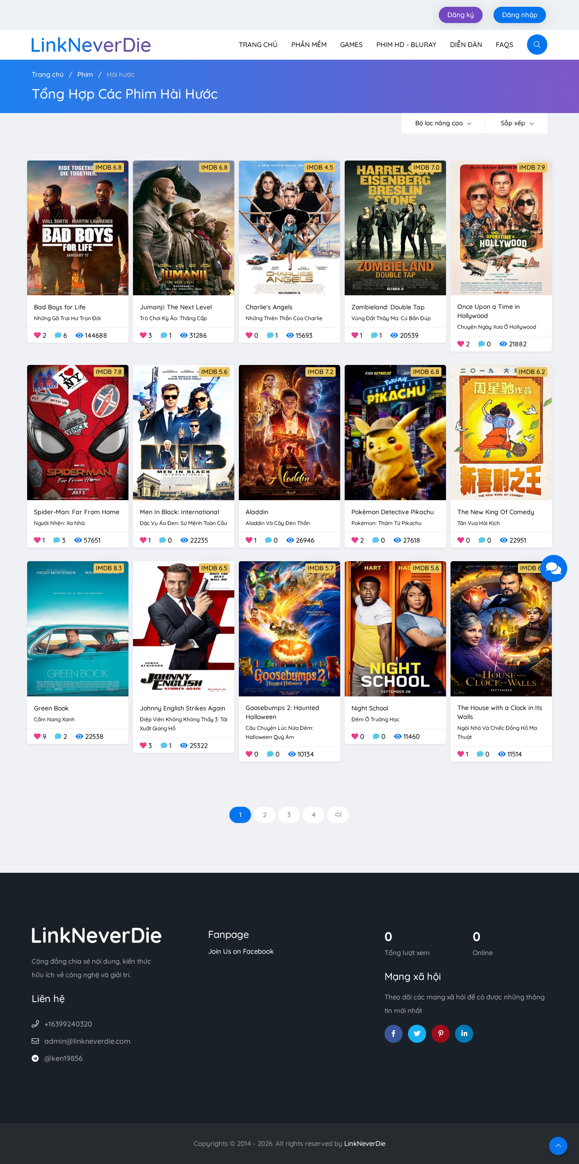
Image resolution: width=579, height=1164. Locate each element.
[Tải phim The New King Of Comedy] (501, 431)
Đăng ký (460, 14)
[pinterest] (441, 1034)
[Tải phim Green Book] (77, 628)
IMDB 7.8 (109, 372)
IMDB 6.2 (532, 372)
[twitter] (417, 1034)
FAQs (504, 44)
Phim (85, 74)
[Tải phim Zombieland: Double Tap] (395, 227)
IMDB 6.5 (214, 568)
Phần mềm (309, 44)
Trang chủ (258, 44)
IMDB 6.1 (532, 568)
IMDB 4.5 (320, 167)
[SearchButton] (537, 44)
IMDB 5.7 (320, 568)
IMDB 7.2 (320, 372)
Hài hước (121, 74)
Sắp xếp (514, 123)
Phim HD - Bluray (406, 44)
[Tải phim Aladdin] (289, 431)
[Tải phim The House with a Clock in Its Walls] (501, 628)
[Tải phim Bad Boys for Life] (77, 227)
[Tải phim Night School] (395, 628)
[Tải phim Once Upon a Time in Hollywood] (501, 227)
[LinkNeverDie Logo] (91, 43)
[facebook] (393, 1034)
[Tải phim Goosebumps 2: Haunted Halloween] (289, 628)
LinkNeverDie (364, 1143)
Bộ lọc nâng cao (440, 123)
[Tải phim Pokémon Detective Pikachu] (395, 431)
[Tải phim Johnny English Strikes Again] (183, 628)
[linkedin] (464, 1034)
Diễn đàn (466, 44)
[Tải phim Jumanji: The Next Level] (183, 227)
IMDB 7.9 (532, 167)
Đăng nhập (519, 14)
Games (351, 44)
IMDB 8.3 (109, 568)
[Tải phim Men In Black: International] (183, 431)
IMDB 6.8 (108, 167)
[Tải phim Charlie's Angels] (289, 227)
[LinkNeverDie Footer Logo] (97, 934)
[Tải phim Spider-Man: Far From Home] (77, 431)
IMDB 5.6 (214, 372)
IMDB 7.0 (426, 167)
